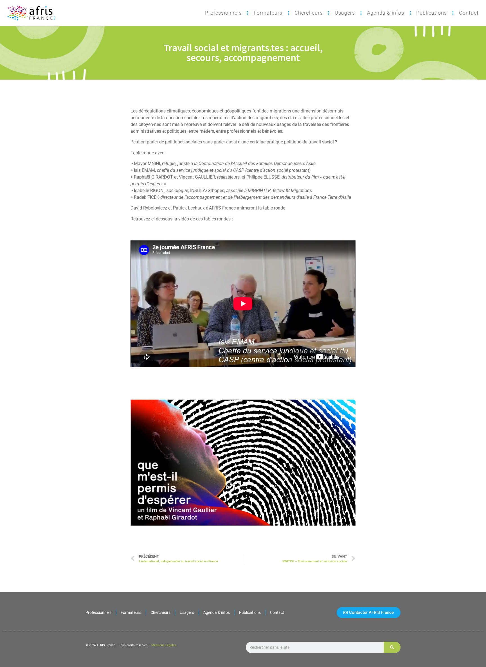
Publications (431, 13)
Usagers (345, 13)
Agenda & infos (385, 13)
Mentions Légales (163, 645)
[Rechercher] (392, 647)
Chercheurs (308, 13)
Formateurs (268, 13)
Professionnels (223, 13)
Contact (469, 13)
